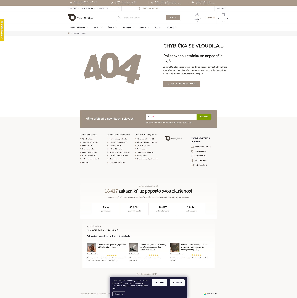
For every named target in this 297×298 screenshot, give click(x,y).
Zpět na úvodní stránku (183, 84)
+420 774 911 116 (200, 156)
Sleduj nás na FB (201, 160)
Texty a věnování (115, 145)
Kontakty (85, 162)
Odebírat (204, 117)
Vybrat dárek (72, 8)
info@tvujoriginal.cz (202, 146)
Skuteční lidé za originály (145, 152)
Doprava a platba (88, 149)
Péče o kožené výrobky (118, 162)
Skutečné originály (87, 8)
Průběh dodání (87, 145)
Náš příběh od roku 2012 (145, 139)
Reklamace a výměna (89, 152)
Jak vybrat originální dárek (119, 155)
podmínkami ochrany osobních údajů (178, 122)
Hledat (173, 17)
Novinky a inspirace (116, 159)
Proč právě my (142, 149)
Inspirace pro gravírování (118, 139)
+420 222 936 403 (200, 151)
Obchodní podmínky (89, 155)
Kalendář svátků (102, 8)
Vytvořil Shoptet (212, 294)
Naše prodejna (142, 155)
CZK (222, 8)
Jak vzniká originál (116, 149)
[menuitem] (79, 27)
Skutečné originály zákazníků (120, 152)
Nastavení (119, 294)
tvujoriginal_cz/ (201, 165)
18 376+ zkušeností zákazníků (147, 142)
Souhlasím (177, 282)
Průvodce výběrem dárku (118, 142)
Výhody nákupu (87, 139)
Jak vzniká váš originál (90, 142)
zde (113, 288)
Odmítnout (159, 282)
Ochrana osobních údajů (90, 159)
